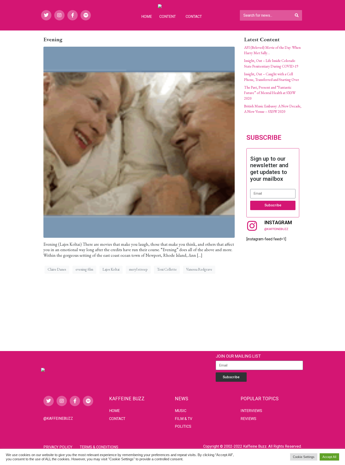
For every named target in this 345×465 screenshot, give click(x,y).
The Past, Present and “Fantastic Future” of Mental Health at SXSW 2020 (269, 93)
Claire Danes (57, 269)
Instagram (278, 222)
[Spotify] (85, 15)
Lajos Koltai (111, 269)
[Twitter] (46, 15)
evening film (84, 269)
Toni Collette (167, 269)
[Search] (296, 15)
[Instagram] (59, 15)
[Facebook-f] (72, 15)
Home (146, 16)
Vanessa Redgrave (199, 269)
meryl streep (138, 269)
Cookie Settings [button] (303, 457)
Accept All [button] (329, 457)
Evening (52, 39)
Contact (194, 16)
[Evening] (139, 141)
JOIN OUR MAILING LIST (238, 356)
